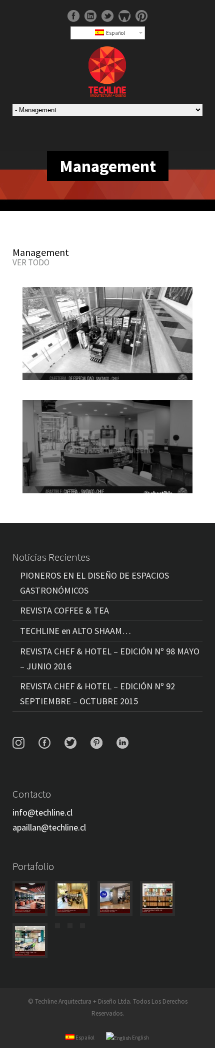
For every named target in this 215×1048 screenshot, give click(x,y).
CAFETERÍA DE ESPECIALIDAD (108, 334)
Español (114, 32)
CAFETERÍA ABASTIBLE (108, 447)
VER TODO (31, 262)
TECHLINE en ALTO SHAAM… (75, 630)
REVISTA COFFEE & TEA (64, 610)
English (140, 1037)
